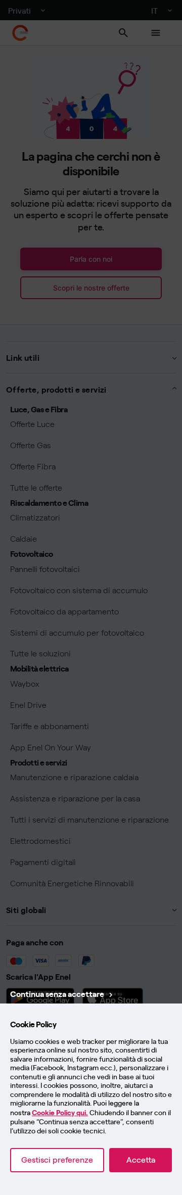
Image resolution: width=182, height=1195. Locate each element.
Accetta (140, 1160)
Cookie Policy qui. (60, 1113)
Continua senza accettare (57, 993)
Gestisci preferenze (57, 1160)
